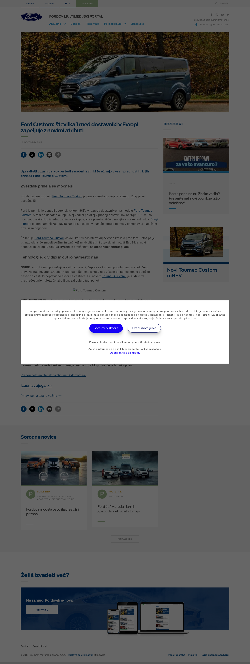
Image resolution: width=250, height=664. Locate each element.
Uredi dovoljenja (144, 328)
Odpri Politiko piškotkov (125, 352)
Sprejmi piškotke (106, 328)
